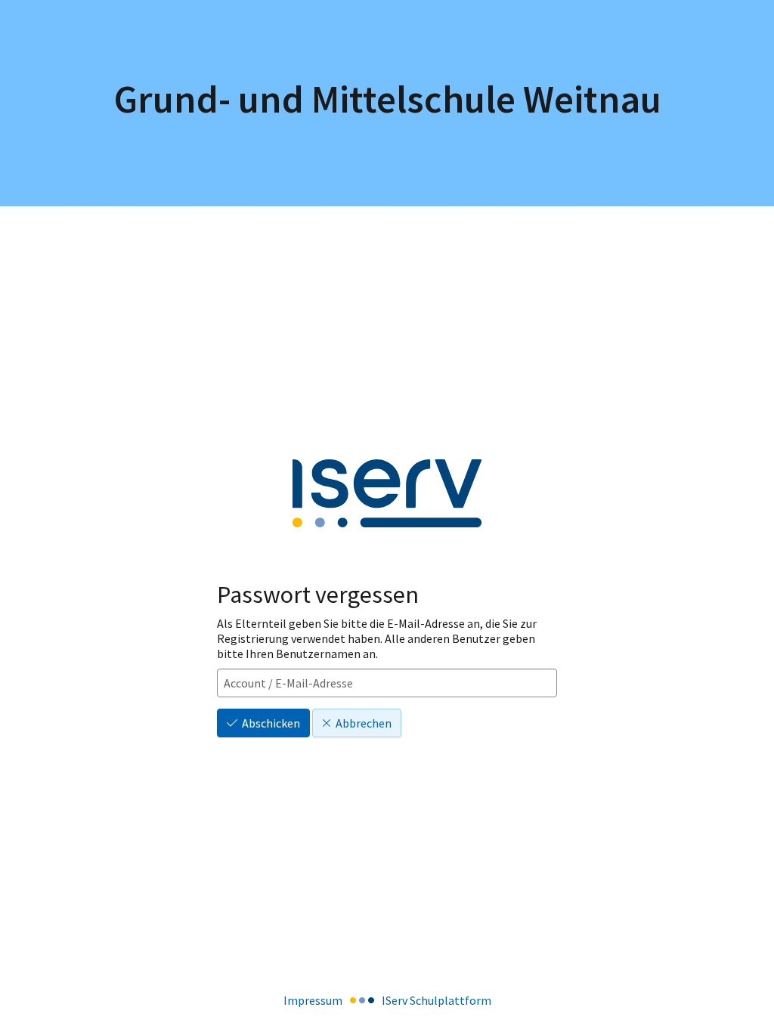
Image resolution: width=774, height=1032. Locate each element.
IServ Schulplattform (436, 1000)
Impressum (312, 1000)
